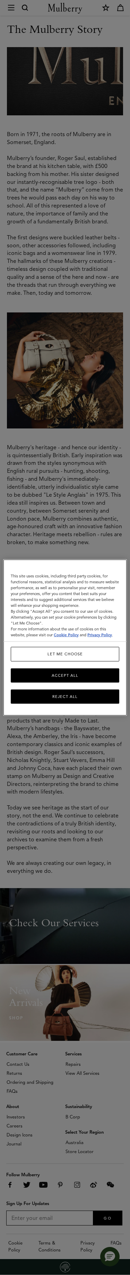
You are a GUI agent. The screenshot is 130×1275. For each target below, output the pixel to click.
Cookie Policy (66, 634)
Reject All (65, 696)
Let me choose (65, 654)
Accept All (65, 675)
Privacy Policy (99, 634)
